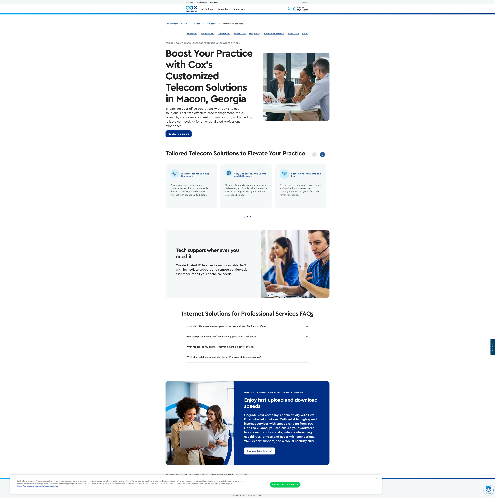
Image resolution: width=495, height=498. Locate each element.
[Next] (322, 154)
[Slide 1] (244, 216)
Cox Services (172, 24)
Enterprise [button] (223, 9)
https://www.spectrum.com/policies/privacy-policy (37, 486)
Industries (211, 24)
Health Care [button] (240, 34)
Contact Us (304, 2)
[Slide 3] (250, 216)
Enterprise (214, 2)
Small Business (202, 2)
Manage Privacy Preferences (285, 485)
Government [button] (224, 34)
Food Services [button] (207, 34)
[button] (289, 8)
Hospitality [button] (254, 34)
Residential (189, 2)
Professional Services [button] (274, 34)
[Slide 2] (247, 216)
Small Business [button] (206, 9)
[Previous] (314, 154)
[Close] (376, 478)
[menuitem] (207, 9)
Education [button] (192, 34)
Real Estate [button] (293, 34)
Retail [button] (305, 34)
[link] (179, 133)
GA (185, 24)
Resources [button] (238, 9)
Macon (197, 24)
